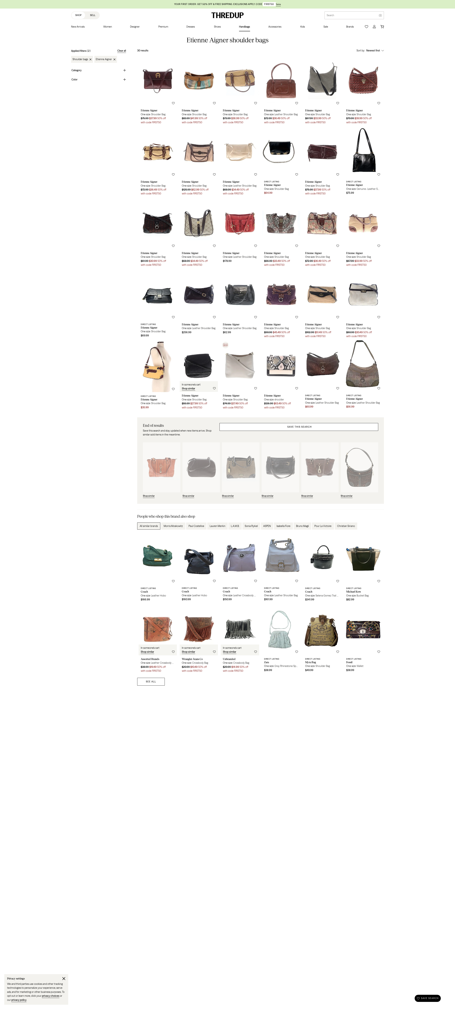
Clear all (121, 50)
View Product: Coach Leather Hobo (158, 568)
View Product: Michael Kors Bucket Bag (363, 568)
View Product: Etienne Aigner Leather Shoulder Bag (281, 91)
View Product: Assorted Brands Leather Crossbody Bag (158, 639)
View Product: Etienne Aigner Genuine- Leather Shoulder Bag (363, 162)
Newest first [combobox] (373, 50)
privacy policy (18, 1000)
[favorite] (173, 103)
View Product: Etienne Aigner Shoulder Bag (158, 91)
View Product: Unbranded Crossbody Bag (240, 639)
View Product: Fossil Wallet (363, 639)
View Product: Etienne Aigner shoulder (281, 376)
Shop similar (188, 388)
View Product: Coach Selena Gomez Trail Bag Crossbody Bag (322, 568)
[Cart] (382, 26)
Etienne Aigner (104, 59)
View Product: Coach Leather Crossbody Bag (240, 568)
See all (151, 681)
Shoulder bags (80, 59)
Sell (92, 15)
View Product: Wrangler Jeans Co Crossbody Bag (199, 639)
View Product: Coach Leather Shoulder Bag (281, 568)
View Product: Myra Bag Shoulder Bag (322, 639)
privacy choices (50, 995)
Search (330, 15)
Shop (78, 15)
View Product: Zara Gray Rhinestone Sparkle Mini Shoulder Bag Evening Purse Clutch (281, 639)
